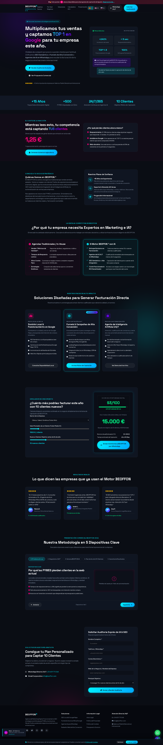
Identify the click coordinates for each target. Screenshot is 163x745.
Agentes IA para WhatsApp (69, 724)
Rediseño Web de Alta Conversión (71, 727)
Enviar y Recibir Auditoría (112, 690)
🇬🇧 (97, 8)
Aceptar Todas (131, 742)
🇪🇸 (91, 8)
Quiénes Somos (40, 8)
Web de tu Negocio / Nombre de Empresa (102, 669)
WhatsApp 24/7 (116, 8)
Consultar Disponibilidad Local (43, 365)
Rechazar (120, 742)
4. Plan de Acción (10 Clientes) (93, 559)
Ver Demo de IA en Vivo (120, 365)
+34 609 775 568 (53, 672)
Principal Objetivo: (94, 678)
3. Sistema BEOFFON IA (72, 559)
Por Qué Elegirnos (50, 8)
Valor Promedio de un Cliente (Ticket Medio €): (46, 426)
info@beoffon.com (49, 676)
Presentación (82, 7)
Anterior (36, 605)
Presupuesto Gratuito (93, 727)
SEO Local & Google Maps (69, 717)
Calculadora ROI (72, 8)
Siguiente (126, 605)
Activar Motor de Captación (81, 365)
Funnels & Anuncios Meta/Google (71, 721)
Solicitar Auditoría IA (130, 8)
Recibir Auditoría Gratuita (41, 68)
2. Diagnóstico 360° (54, 559)
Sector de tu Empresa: (37, 416)
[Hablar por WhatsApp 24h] (157, 733)
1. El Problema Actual (36, 559)
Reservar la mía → (109, 2)
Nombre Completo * (95, 639)
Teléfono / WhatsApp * (96, 649)
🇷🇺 (103, 8)
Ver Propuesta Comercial (41, 75)
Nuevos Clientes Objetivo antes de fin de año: (45, 437)
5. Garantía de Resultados (116, 559)
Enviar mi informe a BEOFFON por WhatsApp (114, 445)
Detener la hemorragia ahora (42, 152)
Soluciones (61, 7)
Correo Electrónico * (95, 659)
